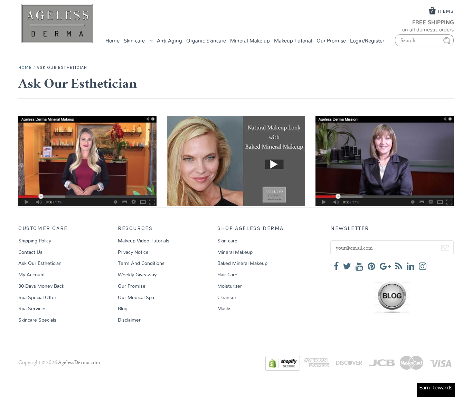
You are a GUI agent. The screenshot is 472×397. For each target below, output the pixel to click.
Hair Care (227, 275)
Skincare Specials (37, 320)
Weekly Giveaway (137, 275)
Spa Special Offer (37, 297)
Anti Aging (169, 41)
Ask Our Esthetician (40, 263)
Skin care (135, 41)
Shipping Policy (34, 241)
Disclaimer (129, 320)
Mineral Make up (250, 41)
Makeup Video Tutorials (143, 241)
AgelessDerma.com (79, 363)
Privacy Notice (133, 252)
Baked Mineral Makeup (242, 263)
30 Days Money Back (41, 286)
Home (112, 41)
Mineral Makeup (235, 252)
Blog (123, 308)
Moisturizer (229, 286)
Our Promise (331, 41)
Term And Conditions (141, 263)
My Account (31, 275)
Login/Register (367, 41)
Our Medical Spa (136, 297)
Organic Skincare (206, 41)
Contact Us (30, 252)
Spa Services (32, 308)
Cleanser (226, 297)
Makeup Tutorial (293, 41)
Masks (224, 308)
